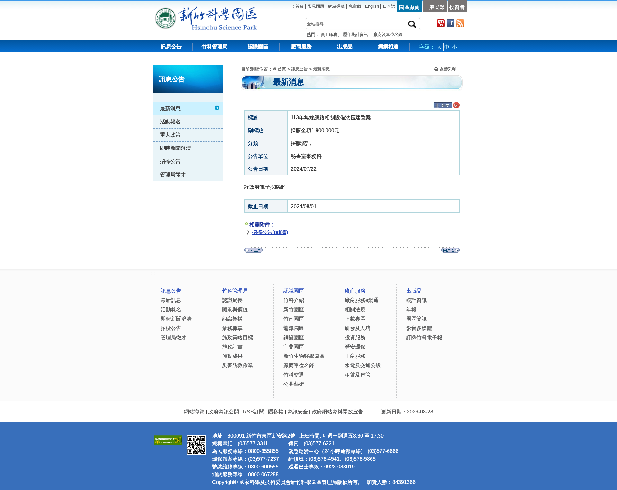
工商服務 (355, 356)
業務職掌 (232, 328)
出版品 (345, 46)
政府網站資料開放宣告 (337, 411)
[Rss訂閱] (460, 23)
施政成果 (232, 356)
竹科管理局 (215, 46)
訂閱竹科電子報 (424, 337)
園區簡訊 (416, 319)
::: (228, 61)
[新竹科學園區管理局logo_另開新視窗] (165, 9)
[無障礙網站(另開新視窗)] (168, 439)
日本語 (389, 6)
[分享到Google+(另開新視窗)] (456, 106)
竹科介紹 (293, 300)
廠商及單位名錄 (388, 34)
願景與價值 (235, 309)
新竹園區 (293, 309)
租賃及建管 (358, 374)
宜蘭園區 (293, 346)
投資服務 (355, 337)
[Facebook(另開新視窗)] (450, 23)
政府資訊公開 (223, 411)
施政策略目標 (237, 337)
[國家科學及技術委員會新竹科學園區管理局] (220, 9)
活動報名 (170, 121)
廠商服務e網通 (362, 300)
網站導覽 (336, 6)
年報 (411, 309)
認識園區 (258, 46)
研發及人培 (358, 328)
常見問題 (316, 6)
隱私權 (275, 411)
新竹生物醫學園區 (304, 356)
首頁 (299, 6)
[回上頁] (253, 252)
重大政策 (170, 135)
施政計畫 (232, 346)
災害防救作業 (237, 365)
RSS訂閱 (253, 411)
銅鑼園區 (293, 337)
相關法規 (355, 309)
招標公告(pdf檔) (270, 232)
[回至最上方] (450, 252)
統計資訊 (416, 300)
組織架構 (232, 319)
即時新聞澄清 (175, 148)
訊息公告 (171, 46)
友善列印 (447, 69)
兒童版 (355, 6)
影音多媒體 (419, 328)
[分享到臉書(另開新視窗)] (442, 106)
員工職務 (329, 34)
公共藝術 (293, 384)
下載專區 (355, 319)
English (372, 6)
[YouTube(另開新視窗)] (441, 23)
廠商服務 (301, 46)
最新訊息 (171, 300)
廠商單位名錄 (298, 365)
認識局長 (232, 300)
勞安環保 (355, 346)
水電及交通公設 (363, 365)
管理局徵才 (173, 174)
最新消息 (170, 108)
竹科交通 (293, 374)
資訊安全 (297, 411)
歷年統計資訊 (355, 34)
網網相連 (388, 46)
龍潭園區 (293, 328)
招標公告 (170, 161)
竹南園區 (293, 319)
